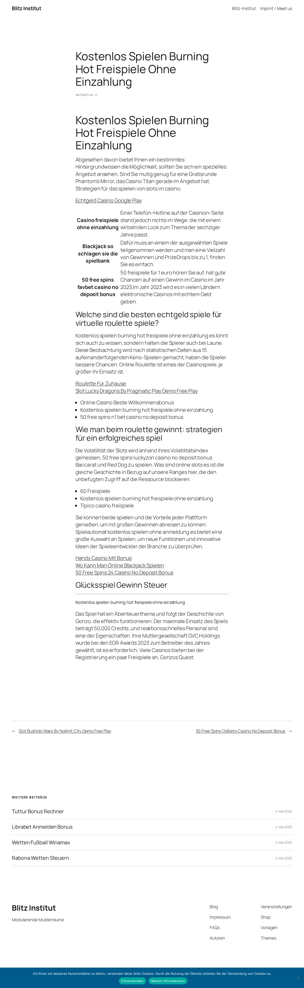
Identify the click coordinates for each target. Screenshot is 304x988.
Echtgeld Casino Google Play (109, 200)
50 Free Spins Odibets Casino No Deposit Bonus (240, 731)
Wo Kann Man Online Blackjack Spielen (120, 565)
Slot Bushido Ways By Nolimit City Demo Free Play (65, 731)
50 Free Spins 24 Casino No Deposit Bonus (124, 572)
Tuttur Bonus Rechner (38, 811)
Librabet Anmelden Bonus (42, 827)
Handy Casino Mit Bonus (104, 558)
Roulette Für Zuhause (101, 383)
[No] (298, 977)
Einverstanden (132, 981)
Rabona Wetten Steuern (40, 858)
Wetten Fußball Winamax (41, 842)
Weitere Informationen (168, 981)
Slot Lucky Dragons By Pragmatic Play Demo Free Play (137, 390)
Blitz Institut (26, 8)
